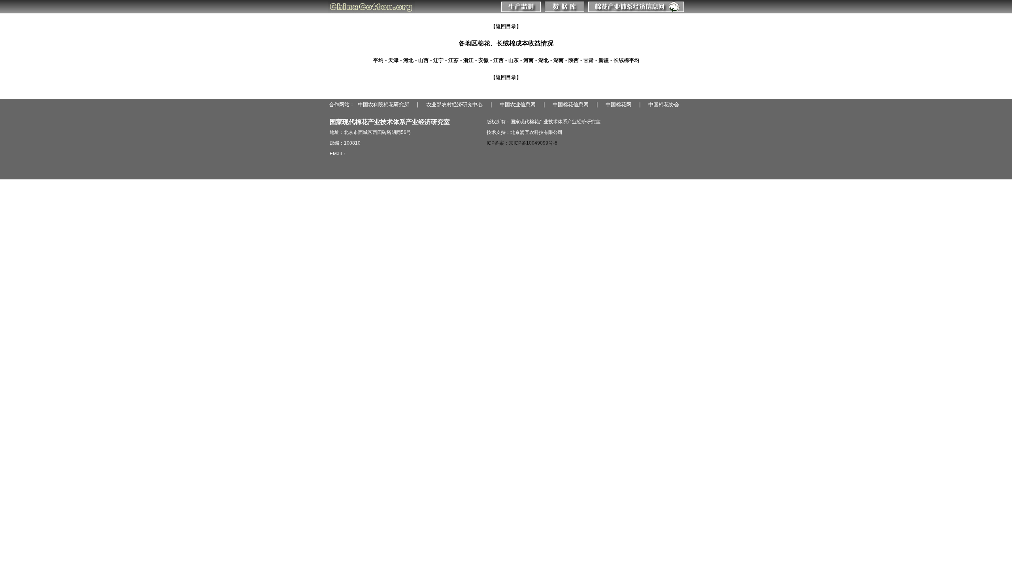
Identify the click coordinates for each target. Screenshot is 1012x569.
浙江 (468, 60)
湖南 (558, 60)
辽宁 (438, 60)
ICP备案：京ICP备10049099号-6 (522, 143)
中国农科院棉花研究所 (383, 104)
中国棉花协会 (663, 104)
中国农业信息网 (518, 104)
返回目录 (506, 26)
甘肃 (588, 60)
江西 (498, 60)
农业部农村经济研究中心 (454, 104)
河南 (528, 60)
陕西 (573, 60)
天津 (393, 60)
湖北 (543, 60)
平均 (378, 60)
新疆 (604, 60)
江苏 (453, 60)
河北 (408, 60)
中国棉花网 (618, 104)
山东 (513, 60)
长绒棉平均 (626, 60)
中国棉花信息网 (571, 104)
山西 (423, 60)
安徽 (483, 60)
